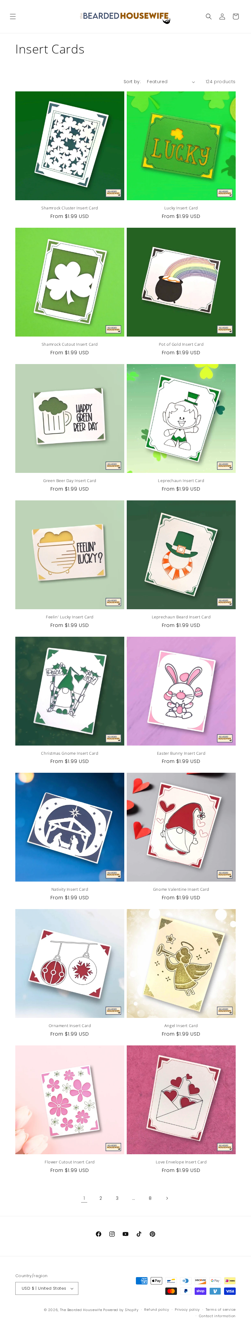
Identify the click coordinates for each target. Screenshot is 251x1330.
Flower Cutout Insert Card (70, 1162)
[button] (13, 16)
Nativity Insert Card (69, 889)
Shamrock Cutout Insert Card (70, 344)
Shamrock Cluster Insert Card (69, 208)
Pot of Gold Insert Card (181, 344)
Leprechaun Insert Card (181, 480)
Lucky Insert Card (181, 208)
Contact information (217, 1315)
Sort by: (132, 82)
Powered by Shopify (121, 1309)
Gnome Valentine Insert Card (181, 889)
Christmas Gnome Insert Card (69, 753)
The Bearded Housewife (81, 1309)
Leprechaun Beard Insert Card (181, 617)
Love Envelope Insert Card (181, 1162)
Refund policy (156, 1309)
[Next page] (167, 1198)
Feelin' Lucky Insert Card (70, 617)
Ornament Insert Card (70, 1025)
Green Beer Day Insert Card (69, 480)
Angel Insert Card (181, 1025)
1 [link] (84, 1198)
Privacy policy (187, 1309)
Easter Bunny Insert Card (181, 753)
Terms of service (221, 1309)
